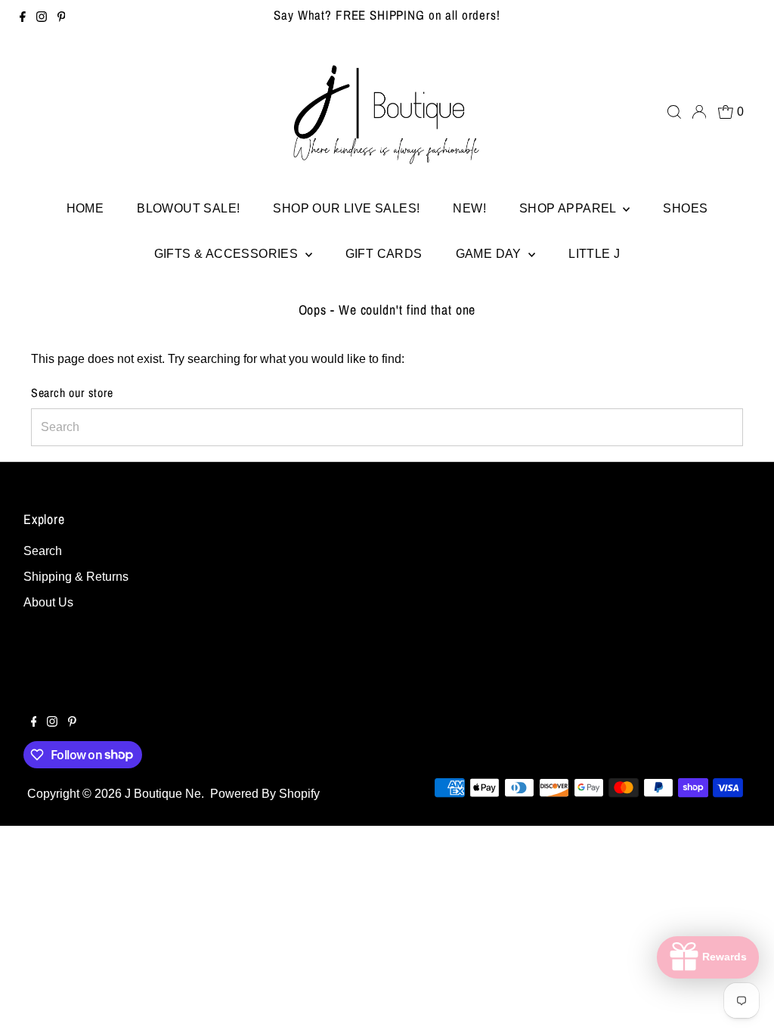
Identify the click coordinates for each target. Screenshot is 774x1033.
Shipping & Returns (75, 576)
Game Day (490, 253)
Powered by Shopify (265, 793)
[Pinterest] (62, 18)
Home (85, 208)
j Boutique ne (163, 793)
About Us (48, 602)
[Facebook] (22, 18)
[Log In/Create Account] (699, 112)
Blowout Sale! (188, 208)
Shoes (685, 208)
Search (42, 550)
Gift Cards (384, 253)
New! (469, 208)
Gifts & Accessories (228, 253)
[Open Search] (674, 112)
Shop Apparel (569, 208)
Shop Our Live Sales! (346, 208)
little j (594, 253)
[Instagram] (42, 18)
